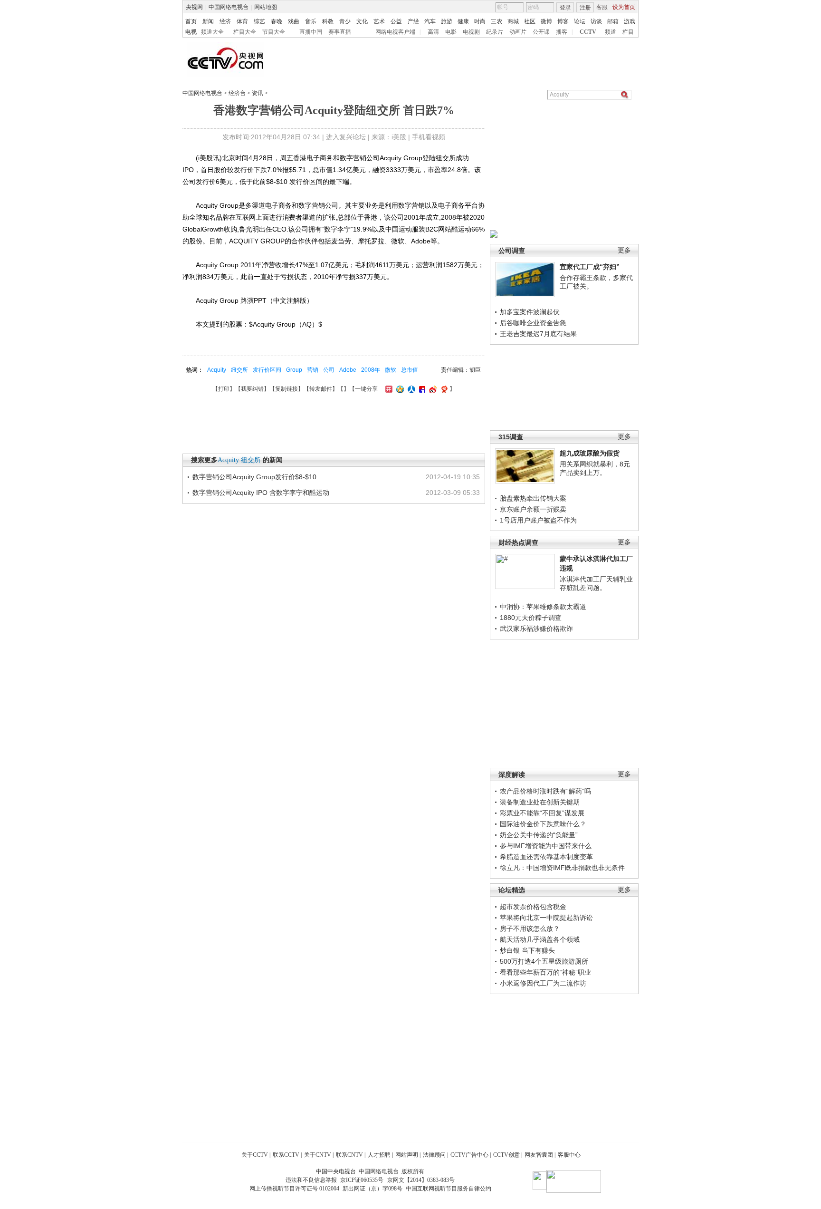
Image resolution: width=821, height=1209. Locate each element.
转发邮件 (320, 389)
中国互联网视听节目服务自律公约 (448, 1188)
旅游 (446, 21)
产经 (413, 21)
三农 (496, 21)
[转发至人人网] (410, 389)
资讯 (257, 93)
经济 (225, 21)
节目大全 (273, 32)
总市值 (409, 370)
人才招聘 (379, 1154)
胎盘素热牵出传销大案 (533, 498)
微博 (546, 21)
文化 (362, 21)
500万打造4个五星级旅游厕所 (544, 961)
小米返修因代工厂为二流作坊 (543, 983)
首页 (191, 21)
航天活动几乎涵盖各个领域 (540, 939)
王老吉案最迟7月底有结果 (538, 334)
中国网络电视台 (228, 7)
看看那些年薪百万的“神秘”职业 (545, 972)
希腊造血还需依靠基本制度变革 (546, 857)
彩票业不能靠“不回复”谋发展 (542, 813)
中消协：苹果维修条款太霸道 (543, 606)
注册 (585, 7)
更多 (624, 250)
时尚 (480, 21)
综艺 (259, 21)
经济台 (237, 93)
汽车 (430, 21)
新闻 (208, 21)
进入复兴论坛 (346, 137)
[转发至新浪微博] (432, 389)
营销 (312, 370)
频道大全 (212, 32)
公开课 (541, 32)
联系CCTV (286, 1154)
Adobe (347, 370)
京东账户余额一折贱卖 (533, 509)
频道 (610, 32)
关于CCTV (254, 1154)
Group (294, 370)
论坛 (579, 21)
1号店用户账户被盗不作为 (538, 520)
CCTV (588, 32)
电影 (451, 32)
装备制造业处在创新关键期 (540, 802)
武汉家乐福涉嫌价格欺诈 (536, 628)
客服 (602, 7)
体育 (242, 21)
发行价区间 (267, 370)
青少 (345, 21)
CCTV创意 (506, 1154)
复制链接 (286, 389)
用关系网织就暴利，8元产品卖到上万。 (595, 468)
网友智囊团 (539, 1154)
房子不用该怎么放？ (530, 928)
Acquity (216, 370)
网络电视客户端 (395, 32)
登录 (565, 7)
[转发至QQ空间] (399, 389)
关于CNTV (317, 1154)
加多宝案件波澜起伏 (530, 312)
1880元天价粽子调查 (531, 617)
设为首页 (623, 7)
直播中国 (310, 32)
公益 (396, 21)
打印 (223, 389)
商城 (513, 21)
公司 (328, 370)
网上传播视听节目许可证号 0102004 (294, 1188)
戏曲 (293, 21)
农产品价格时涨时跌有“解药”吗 (545, 791)
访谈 (596, 21)
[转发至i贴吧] (421, 389)
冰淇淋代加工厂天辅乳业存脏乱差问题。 (596, 583)
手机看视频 (428, 137)
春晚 (276, 21)
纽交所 (239, 370)
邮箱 (613, 21)
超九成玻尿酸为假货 (590, 453)
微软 (390, 370)
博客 (563, 21)
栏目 (628, 32)
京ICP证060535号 (361, 1180)
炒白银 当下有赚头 (527, 950)
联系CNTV (349, 1154)
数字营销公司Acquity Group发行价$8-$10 (254, 477)
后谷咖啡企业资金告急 (533, 323)
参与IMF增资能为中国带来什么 (546, 846)
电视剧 (471, 32)
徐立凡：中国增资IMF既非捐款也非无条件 (562, 867)
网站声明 (406, 1154)
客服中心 (569, 1154)
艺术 (379, 21)
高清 (433, 32)
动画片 (517, 32)
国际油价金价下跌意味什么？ (543, 824)
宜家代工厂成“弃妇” (590, 267)
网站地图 (265, 7)
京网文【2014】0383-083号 (421, 1180)
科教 (328, 21)
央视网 (194, 7)
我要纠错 (252, 389)
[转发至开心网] (387, 389)
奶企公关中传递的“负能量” (539, 835)
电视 (191, 32)
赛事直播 (339, 32)
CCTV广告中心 (469, 1154)
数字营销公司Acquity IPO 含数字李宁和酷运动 (260, 492)
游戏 (629, 21)
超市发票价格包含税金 (533, 906)
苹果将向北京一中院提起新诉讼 (546, 917)
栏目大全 (244, 32)
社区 (529, 21)
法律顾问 (434, 1154)
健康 (463, 21)
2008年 (370, 370)
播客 (561, 32)
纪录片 (494, 32)
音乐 (310, 21)
